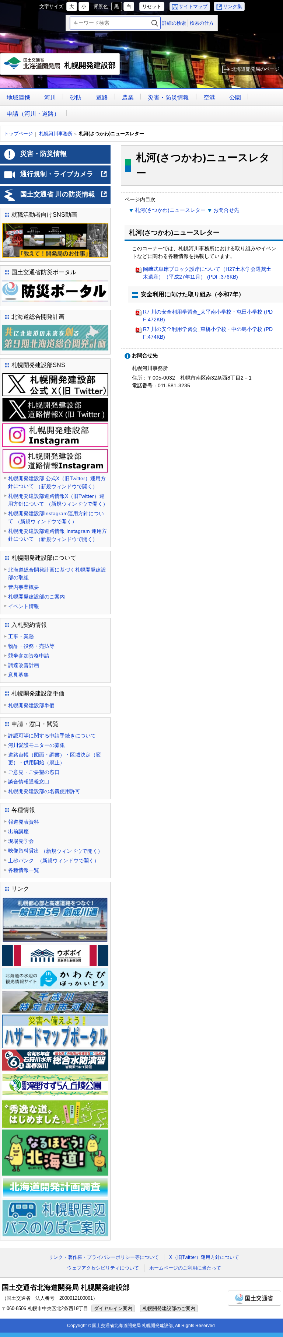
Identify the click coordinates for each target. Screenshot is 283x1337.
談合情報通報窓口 (28, 782)
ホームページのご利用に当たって (185, 1268)
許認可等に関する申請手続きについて (52, 736)
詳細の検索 (174, 23)
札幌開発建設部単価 (31, 705)
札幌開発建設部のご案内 (36, 597)
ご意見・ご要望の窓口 (34, 772)
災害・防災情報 (168, 97)
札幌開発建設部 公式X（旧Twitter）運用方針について (57, 482)
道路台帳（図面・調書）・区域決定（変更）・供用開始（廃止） (54, 758)
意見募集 (18, 675)
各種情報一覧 (23, 870)
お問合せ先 (226, 210)
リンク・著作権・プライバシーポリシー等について (104, 1257)
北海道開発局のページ (255, 69)
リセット (151, 6)
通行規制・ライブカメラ (64, 177)
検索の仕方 (202, 23)
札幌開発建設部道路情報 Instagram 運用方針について (57, 535)
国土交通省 (254, 1298)
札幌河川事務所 (56, 133)
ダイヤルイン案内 (113, 1308)
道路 (102, 97)
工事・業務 (21, 636)
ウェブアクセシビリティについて (103, 1268)
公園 (235, 97)
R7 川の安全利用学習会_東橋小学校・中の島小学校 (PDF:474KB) (208, 333)
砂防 (76, 97)
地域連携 (18, 97)
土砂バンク (53, 861)
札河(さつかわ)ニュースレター (170, 210)
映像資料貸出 (55, 851)
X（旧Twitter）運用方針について (204, 1257)
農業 (128, 97)
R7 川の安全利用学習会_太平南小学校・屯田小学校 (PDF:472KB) (208, 315)
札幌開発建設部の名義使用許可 (44, 791)
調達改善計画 (23, 665)
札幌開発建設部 (62, 68)
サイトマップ (193, 6)
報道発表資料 (23, 822)
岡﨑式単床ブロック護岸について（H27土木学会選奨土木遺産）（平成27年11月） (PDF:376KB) (207, 273)
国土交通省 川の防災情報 (64, 197)
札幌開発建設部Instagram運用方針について (56, 517)
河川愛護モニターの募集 (36, 745)
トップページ (18, 133)
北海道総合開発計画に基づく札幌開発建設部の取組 (57, 573)
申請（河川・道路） (33, 114)
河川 (50, 97)
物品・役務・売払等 (31, 646)
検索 (154, 23)
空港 (209, 97)
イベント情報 (23, 606)
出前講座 (18, 831)
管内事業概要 (23, 587)
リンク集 (232, 6)
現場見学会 (21, 841)
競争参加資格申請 (28, 656)
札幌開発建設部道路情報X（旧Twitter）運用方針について (58, 500)
